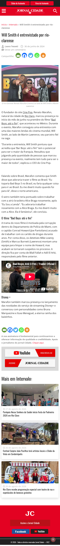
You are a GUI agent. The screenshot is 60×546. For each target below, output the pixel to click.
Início (4, 24)
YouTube (30, 353)
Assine (30, 363)
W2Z (47, 542)
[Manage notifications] (53, 539)
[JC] (30, 513)
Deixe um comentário (15, 49)
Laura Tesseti (11, 46)
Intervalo (13, 24)
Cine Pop (27, 112)
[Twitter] (31, 55)
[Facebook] (25, 55)
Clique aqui (38, 342)
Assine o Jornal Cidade (30, 523)
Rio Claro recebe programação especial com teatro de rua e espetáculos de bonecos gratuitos (28, 491)
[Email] (18, 55)
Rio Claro (30, 116)
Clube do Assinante (18, 3)
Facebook (20, 531)
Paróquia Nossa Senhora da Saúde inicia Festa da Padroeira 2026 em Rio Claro (28, 413)
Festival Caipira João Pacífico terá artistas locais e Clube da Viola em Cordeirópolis (29, 452)
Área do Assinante (41, 3)
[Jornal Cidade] (30, 11)
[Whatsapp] (37, 55)
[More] (43, 55)
